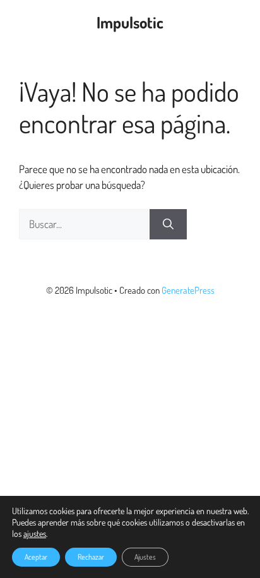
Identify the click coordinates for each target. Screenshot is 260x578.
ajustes (34, 533)
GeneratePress (188, 290)
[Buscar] (168, 224)
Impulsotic (130, 22)
